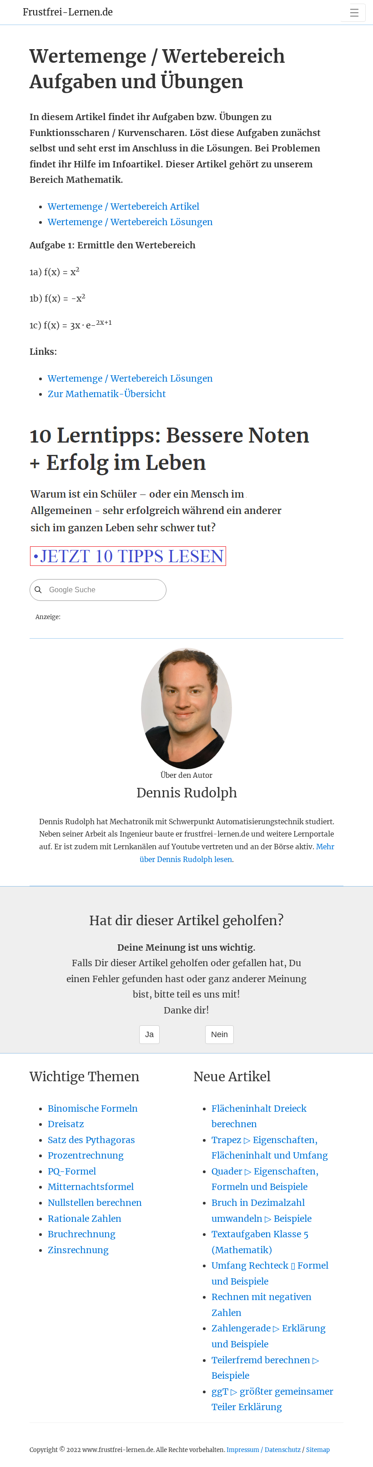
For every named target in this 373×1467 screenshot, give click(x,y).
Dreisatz (66, 1124)
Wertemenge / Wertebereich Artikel (123, 206)
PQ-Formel (72, 1171)
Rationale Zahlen (84, 1218)
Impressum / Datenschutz (264, 1449)
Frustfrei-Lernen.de (68, 12)
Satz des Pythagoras (91, 1139)
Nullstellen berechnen (95, 1202)
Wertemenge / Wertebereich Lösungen (130, 222)
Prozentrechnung (86, 1155)
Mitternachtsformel (91, 1186)
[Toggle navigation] (353, 13)
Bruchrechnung (82, 1234)
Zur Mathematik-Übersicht (107, 393)
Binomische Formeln (93, 1108)
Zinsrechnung (78, 1250)
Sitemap (318, 1449)
